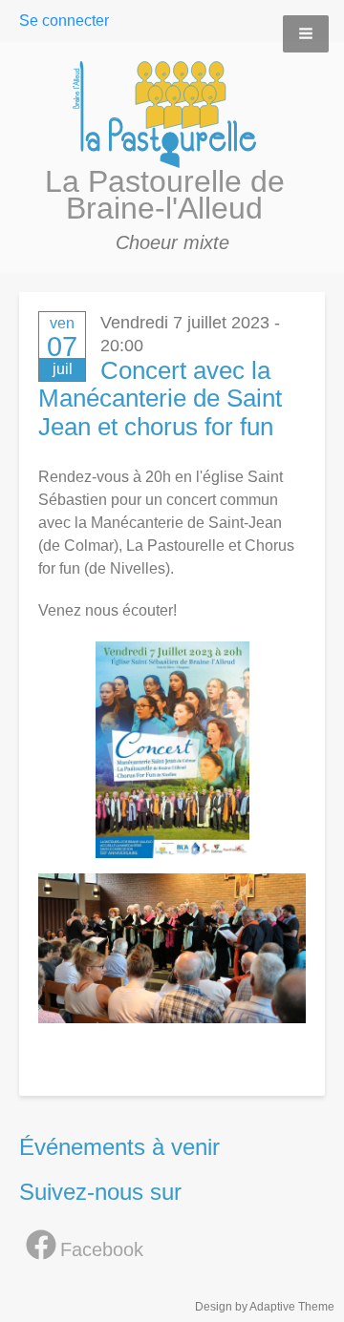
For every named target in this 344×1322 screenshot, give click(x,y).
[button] (306, 33)
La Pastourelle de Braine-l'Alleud (165, 194)
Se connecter (64, 20)
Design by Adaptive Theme (264, 1306)
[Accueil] (172, 114)
